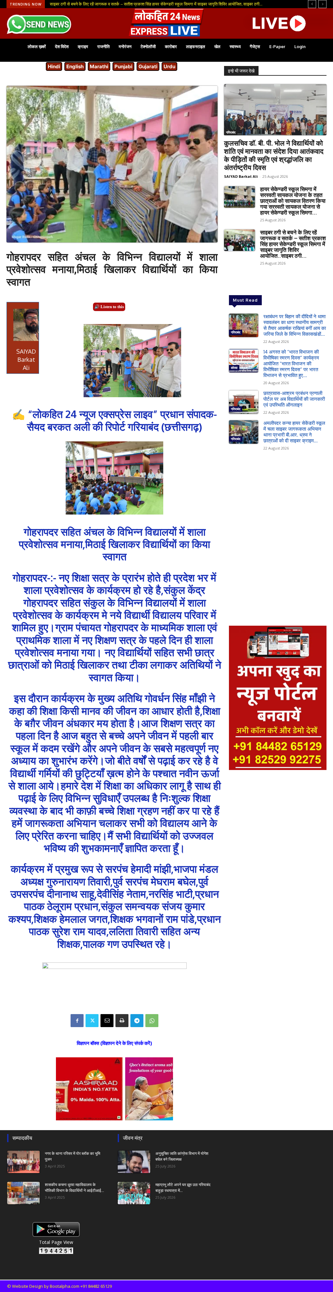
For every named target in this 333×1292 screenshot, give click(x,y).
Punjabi (123, 66)
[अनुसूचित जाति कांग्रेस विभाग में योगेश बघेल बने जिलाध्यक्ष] (134, 1162)
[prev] (312, 4)
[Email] (106, 1020)
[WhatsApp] (151, 1020)
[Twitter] (92, 1020)
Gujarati (148, 66)
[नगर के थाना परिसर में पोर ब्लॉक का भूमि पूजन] (23, 1162)
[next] (322, 4)
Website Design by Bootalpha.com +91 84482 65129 (62, 1286)
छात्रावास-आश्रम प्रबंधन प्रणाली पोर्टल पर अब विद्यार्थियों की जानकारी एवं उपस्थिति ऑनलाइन (294, 399)
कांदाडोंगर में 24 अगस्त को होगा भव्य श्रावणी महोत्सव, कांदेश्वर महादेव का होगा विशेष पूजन (115, 4)
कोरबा (234, 367)
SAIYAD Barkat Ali (241, 176)
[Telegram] (136, 1020)
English (75, 66)
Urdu (169, 66)
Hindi (54, 66)
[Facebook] (77, 1020)
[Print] (121, 1020)
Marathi (99, 66)
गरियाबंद (230, 132)
